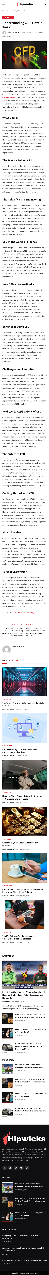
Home (4, 11)
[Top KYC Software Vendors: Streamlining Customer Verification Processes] (24, 914)
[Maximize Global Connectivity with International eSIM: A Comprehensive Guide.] (24, 775)
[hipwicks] (24, 4)
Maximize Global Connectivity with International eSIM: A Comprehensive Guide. (23, 797)
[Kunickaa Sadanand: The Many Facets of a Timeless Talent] (7, 1033)
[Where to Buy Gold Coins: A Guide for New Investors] (24, 821)
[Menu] (3, 4)
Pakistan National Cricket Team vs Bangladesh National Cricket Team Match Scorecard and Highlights (23, 995)
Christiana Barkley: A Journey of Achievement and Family (24, 1260)
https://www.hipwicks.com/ (23, 612)
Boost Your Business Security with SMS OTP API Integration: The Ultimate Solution (22, 890)
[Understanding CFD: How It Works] (24, 55)
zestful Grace (14, 33)
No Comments (40, 33)
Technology (8, 17)
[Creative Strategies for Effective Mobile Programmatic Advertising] (24, 728)
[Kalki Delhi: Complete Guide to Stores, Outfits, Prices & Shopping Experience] (7, 1018)
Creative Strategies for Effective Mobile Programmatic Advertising (19, 751)
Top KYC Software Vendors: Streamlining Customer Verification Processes (20, 937)
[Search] (45, 4)
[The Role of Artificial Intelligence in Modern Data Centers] (24, 681)
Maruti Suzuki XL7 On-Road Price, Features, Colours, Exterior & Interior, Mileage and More (30, 1046)
